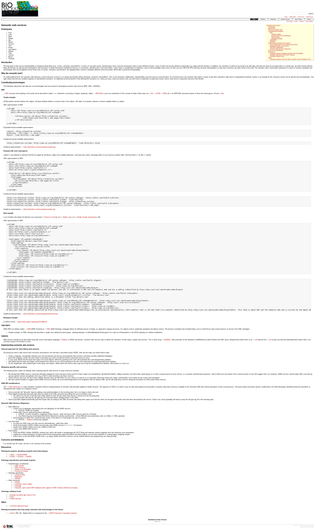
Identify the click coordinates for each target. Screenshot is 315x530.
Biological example (276, 38)
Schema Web (20, 475)
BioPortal (18, 477)
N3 (152, 93)
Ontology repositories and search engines (282, 55)
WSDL (64, 340)
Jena (12, 497)
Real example (275, 37)
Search (309, 19)
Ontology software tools (277, 56)
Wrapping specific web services (279, 46)
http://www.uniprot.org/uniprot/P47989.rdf (32, 322)
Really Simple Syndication (87, 217)
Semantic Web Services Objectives (280, 49)
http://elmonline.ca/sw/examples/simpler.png (39, 147)
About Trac (301, 16)
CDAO (12, 456)
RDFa (165, 93)
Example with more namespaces (281, 35)
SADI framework (14, 387)
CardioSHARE (22, 455)
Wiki (254, 19)
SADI (12, 455)
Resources (271, 52)
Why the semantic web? (275, 29)
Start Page (289, 21)
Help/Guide (292, 16)
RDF (271, 32)
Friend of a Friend (50, 217)
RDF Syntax (19, 465)
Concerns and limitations (275, 50)
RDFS (30, 329)
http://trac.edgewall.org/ (307, 526)
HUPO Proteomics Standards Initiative (63, 513)
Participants (271, 27)
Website (30, 420)
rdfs (222, 93)
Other (270, 57)
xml (270, 340)
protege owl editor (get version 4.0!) (22, 495)
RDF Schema (20, 467)
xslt (256, 340)
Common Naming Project (19, 506)
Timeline (262, 19)
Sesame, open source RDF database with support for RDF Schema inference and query (46, 488)
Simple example (276, 34)
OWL (48, 329)
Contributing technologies (275, 31)
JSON (158, 93)
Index (296, 21)
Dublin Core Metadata (23, 469)
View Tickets (298, 19)
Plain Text (157, 521)
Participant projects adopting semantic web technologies (286, 53)
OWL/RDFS (273, 40)
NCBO (17, 482)
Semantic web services (273, 25)
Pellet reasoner (15, 499)
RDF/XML (99, 93)
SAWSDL (272, 41)
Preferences (309, 16)
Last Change (309, 21)
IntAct (12, 513)
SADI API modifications (276, 47)
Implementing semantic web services (279, 43)
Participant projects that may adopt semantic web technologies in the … (291, 59)
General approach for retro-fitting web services (284, 44)
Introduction (271, 28)
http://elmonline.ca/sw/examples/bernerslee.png (41, 314)
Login (285, 16)
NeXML (29, 456)
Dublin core (67, 217)
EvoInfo (20, 456)
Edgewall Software (24, 526)
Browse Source (285, 19)
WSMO (17, 478)
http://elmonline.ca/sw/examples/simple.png (39, 209)
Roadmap (273, 19)
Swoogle (18, 486)
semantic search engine (23, 484)
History (302, 21)
